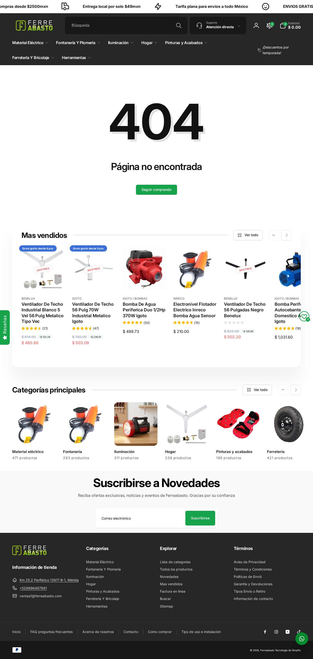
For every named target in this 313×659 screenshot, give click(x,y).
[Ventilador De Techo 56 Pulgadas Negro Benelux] (245, 281)
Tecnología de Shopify (288, 650)
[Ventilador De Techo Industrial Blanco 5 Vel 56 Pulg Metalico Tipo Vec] (43, 281)
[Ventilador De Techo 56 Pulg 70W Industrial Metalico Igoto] (94, 281)
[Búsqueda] (179, 25)
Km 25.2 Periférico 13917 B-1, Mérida (49, 580)
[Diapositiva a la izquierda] (273, 235)
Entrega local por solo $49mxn (101, 6)
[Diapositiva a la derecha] (286, 235)
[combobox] (126, 25)
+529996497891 (33, 588)
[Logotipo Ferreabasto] (29, 553)
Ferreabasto (267, 650)
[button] (290, 25)
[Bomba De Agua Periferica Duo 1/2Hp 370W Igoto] (144, 281)
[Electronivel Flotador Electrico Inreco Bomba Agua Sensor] (195, 281)
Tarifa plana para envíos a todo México (201, 6)
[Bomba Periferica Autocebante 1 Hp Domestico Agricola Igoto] (296, 281)
